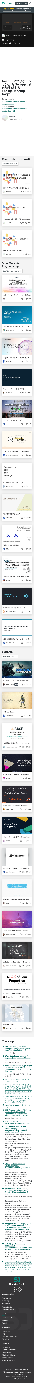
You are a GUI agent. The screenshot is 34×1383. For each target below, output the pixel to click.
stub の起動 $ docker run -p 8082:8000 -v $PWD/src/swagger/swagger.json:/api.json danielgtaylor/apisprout (18, 1246)
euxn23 (13, 116)
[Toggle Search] (30, 3)
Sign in (11, 3)
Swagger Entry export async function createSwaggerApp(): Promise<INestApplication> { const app (16, 1191)
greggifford (9, 684)
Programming (9, 40)
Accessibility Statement (17, 1379)
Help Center (6, 1331)
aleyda (7, 778)
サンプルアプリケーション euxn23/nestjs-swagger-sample (17, 1122)
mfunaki (8, 299)
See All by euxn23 (9, 164)
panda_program (11, 747)
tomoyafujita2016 (11, 455)
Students (5, 1323)
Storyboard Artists (8, 1318)
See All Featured (9, 656)
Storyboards (6, 1303)
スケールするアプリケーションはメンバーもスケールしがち (18, 1080)
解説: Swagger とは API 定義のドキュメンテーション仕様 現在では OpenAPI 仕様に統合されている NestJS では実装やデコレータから (18, 1113)
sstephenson (10, 872)
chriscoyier (9, 997)
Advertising (5, 1339)
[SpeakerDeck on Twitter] (20, 1289)
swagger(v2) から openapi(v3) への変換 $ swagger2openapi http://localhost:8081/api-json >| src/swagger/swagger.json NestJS (18, 1226)
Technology (5, 1301)
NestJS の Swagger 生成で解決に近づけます (18, 1106)
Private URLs (6, 1347)
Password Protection (9, 1350)
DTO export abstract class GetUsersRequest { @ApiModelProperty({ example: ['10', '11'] (17, 1166)
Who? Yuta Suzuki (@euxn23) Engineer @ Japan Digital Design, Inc (18, 1058)
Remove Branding (7, 1357)
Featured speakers (8, 1309)
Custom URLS (6, 1352)
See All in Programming (11, 271)
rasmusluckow (10, 966)
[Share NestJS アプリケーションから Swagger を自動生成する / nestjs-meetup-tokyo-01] (10, 43)
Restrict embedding (8, 1360)
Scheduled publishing (8, 1355)
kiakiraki (8, 361)
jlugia (7, 903)
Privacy (18, 1377)
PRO (16, 684)
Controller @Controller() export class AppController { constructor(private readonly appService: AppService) (17, 1129)
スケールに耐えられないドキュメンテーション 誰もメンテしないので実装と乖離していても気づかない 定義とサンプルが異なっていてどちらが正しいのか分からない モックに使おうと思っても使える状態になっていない (18, 1088)
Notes (4, 1363)
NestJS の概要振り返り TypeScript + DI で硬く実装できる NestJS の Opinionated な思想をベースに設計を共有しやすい (18, 1068)
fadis (7, 424)
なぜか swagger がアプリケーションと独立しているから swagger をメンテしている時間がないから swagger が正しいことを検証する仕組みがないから (18, 1099)
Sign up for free (21, 3)
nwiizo (7, 841)
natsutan (8, 518)
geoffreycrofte (10, 934)
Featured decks (7, 1307)
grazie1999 (9, 486)
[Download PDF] (20, 43)
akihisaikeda (9, 330)
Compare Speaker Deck (9, 1336)
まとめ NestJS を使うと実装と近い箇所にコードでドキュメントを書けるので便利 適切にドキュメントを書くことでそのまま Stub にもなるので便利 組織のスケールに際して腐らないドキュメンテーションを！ (18, 1266)
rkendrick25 (9, 716)
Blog (3, 1334)
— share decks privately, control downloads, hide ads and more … (17, 10)
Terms (13, 1377)
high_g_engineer (11, 611)
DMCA (24, 1377)
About (8, 1377)
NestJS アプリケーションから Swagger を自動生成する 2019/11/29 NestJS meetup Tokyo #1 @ (18, 1048)
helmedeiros (10, 1028)
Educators (5, 1320)
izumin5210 (9, 393)
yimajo (7, 580)
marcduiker (9, 809)
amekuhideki (9, 643)
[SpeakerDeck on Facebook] (15, 1289)
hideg (7, 549)
